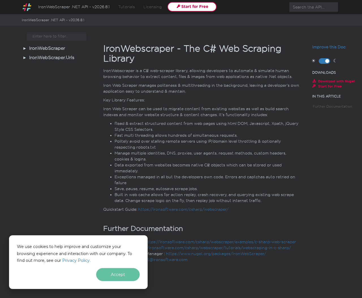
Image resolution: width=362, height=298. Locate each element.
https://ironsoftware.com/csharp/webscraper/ (183, 209)
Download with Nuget (336, 81)
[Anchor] (98, 228)
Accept (118, 274)
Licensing (152, 7)
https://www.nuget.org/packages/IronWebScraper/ (216, 254)
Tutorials (126, 7)
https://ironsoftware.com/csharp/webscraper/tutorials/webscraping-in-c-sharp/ (212, 248)
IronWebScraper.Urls (51, 57)
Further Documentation (332, 106)
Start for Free (194, 7)
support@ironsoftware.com (161, 260)
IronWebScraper (47, 48)
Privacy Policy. (76, 260)
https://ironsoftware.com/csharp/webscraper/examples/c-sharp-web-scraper (220, 242)
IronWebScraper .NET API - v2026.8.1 (74, 7)
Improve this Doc (329, 47)
